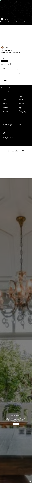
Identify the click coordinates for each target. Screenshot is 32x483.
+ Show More (4, 58)
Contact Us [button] (16, 424)
